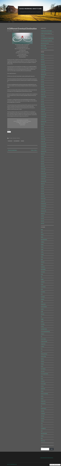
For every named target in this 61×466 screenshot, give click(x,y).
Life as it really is (43, 338)
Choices (42, 246)
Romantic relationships (44, 393)
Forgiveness (43, 281)
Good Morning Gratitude (30, 8)
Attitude (42, 234)
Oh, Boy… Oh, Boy (34, 150)
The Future (14, 138)
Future (42, 289)
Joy (41, 316)
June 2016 (42, 81)
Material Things (43, 356)
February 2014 (43, 138)
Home (9, 21)
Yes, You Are (43, 35)
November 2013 (43, 146)
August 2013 (43, 153)
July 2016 (42, 79)
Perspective (43, 381)
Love (41, 348)
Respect (42, 391)
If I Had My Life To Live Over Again (46, 30)
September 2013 (43, 151)
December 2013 (43, 143)
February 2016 (43, 91)
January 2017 (43, 64)
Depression (42, 261)
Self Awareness (43, 403)
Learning (42, 326)
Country (42, 251)
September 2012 (43, 181)
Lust (41, 351)
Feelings (42, 279)
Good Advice (43, 291)
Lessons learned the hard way (45, 331)
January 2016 (43, 94)
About (13, 21)
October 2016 (43, 71)
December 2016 (43, 66)
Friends (42, 284)
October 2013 (43, 148)
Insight (42, 311)
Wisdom (42, 435)
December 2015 (43, 96)
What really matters (44, 433)
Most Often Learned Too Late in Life (46, 40)
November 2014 (43, 116)
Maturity (42, 358)
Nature (42, 366)
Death (42, 259)
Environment (43, 271)
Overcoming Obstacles (44, 373)
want (41, 430)
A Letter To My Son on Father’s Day (46, 33)
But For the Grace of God (45, 43)
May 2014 (42, 131)
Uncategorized (43, 428)
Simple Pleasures (43, 408)
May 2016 (42, 84)
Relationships (43, 388)
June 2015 (42, 101)
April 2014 (42, 133)
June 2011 (42, 218)
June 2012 (42, 188)
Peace (42, 376)
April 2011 (42, 223)
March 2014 (43, 136)
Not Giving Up (43, 368)
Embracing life (43, 269)
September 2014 (43, 121)
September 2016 (43, 74)
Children (42, 244)
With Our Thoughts (44, 48)
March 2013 (43, 166)
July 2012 (42, 186)
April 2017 (42, 59)
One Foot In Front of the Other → (49, 457)
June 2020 (42, 54)
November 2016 (43, 69)
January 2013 (43, 171)
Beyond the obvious (44, 239)
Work (42, 438)
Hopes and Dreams (44, 306)
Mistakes (42, 363)
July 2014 (42, 126)
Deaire (42, 256)
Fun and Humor (43, 286)
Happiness (42, 299)
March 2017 (43, 61)
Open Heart (43, 371)
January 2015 (43, 111)
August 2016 (43, 76)
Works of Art (43, 440)
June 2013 (42, 158)
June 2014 (42, 128)
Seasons (42, 398)
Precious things (43, 383)
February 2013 (43, 168)
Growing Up (43, 296)
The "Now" (11, 138)
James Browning (16, 30)
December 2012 (43, 173)
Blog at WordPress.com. (12, 464)
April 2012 (42, 193)
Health (42, 301)
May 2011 (42, 220)
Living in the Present (44, 341)
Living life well (43, 343)
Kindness (42, 321)
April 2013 (42, 163)
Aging (42, 229)
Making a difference (44, 353)
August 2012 (43, 183)
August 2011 (43, 213)
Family (42, 274)
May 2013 (42, 161)
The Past (18, 138)
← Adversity (42, 457)
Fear (41, 276)
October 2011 (43, 208)
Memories (42, 361)
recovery (42, 386)
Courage (42, 254)
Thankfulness (43, 413)
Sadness (42, 396)
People (42, 378)
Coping (42, 249)
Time (42, 423)
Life (41, 336)
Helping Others (43, 304)
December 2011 (43, 203)
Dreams (42, 264)
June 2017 (42, 56)
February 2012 (43, 198)
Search (42, 447)
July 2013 (42, 156)
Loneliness (42, 346)
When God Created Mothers (12, 150)
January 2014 (43, 141)
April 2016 (42, 86)
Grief (42, 294)
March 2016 (43, 89)
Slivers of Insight (43, 45)
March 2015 (43, 106)
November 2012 (43, 176)
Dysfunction (43, 266)
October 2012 (43, 178)
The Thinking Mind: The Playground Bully (47, 38)
